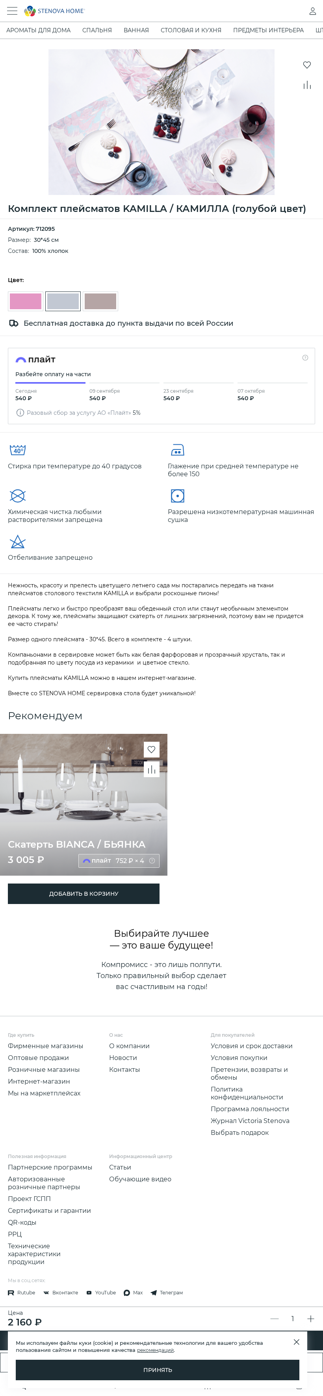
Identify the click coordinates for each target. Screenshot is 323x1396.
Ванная (136, 30)
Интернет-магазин (39, 1081)
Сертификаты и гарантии (49, 1210)
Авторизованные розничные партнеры (44, 1183)
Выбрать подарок (240, 1132)
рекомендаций (155, 1350)
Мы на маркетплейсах (44, 1093)
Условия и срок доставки (252, 1046)
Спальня (97, 30)
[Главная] (150, 11)
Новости (123, 1058)
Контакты (124, 1069)
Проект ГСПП (29, 1199)
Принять (157, 1370)
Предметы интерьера (268, 30)
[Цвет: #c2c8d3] (63, 301)
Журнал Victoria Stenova (250, 1121)
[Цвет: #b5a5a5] (100, 301)
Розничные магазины (44, 1069)
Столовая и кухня (191, 30)
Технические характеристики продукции (34, 1254)
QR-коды (22, 1222)
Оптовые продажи (38, 1058)
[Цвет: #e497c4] (25, 301)
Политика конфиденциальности (247, 1093)
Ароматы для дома (38, 30)
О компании (129, 1046)
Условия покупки (239, 1058)
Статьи (120, 1167)
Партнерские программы (50, 1167)
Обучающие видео (140, 1179)
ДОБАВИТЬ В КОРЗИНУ (84, 893)
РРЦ (15, 1234)
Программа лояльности (250, 1109)
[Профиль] (297, 11)
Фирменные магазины (46, 1046)
